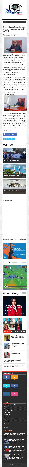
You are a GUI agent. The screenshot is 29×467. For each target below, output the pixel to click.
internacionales (7, 416)
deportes (6, 408)
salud (5, 425)
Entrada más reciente (8, 239)
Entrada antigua (22, 239)
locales (16, 35)
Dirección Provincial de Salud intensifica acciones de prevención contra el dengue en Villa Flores (17, 441)
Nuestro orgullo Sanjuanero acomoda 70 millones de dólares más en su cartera (18, 336)
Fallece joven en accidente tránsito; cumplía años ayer (12, 361)
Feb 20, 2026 (8, 313)
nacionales (6, 421)
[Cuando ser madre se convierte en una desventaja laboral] (18, 327)
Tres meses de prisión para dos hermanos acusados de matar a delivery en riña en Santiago (14, 435)
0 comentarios (21, 313)
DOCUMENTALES (8, 410)
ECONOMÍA (7, 412)
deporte (5, 406)
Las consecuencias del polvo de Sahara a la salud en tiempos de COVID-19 (14, 365)
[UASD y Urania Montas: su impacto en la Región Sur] (12, 321)
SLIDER (6, 427)
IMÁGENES (7, 414)
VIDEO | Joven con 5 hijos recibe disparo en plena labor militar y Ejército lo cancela (18, 345)
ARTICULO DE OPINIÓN (10, 293)
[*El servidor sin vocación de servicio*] (18, 321)
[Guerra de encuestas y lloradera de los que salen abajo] (6, 321)
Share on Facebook (11, 134)
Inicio (16, 239)
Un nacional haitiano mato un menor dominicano (18, 352)
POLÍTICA (6, 423)
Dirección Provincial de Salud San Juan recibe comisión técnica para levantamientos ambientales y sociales (16, 456)
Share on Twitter (10, 138)
